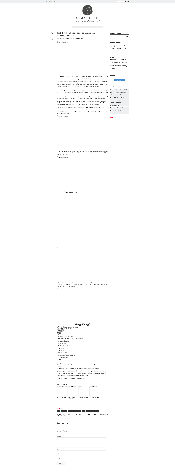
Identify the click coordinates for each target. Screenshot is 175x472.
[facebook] (46, 1)
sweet (93, 411)
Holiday (74, 38)
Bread (73, 411)
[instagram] (54, 1)
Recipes (82, 27)
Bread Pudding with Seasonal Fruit (71, 398)
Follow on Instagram (120, 80)
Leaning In (112, 100)
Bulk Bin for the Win (114, 94)
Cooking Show (91, 27)
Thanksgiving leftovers (91, 283)
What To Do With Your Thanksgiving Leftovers (96, 414)
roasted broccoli (77, 104)
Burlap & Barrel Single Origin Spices (118, 59)
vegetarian (97, 411)
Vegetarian (82, 38)
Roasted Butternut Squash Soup (81, 96)
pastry (87, 411)
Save (59, 408)
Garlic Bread (88, 107)
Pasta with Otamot (113, 113)
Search (127, 1)
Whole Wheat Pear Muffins (94, 397)
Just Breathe (112, 102)
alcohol (58, 411)
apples (62, 411)
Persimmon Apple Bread (61, 397)
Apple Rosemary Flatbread (83, 397)
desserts (76, 411)
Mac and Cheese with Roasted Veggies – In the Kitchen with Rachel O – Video (69, 415)
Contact (99, 27)
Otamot (112, 62)
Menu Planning (78, 38)
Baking (67, 38)
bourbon (69, 411)
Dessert (69, 38)
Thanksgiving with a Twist (115, 89)
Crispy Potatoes (104, 102)
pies (90, 411)
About (75, 27)
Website (58, 458)
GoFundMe (116, 48)
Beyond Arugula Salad (114, 107)
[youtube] (51, 1)
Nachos (111, 105)
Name (58, 449)
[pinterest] (49, 1)
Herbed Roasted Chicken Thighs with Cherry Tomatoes (78, 101)
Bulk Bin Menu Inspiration (115, 92)
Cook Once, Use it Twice (114, 97)
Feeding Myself (113, 110)
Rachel (61, 38)
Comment (59, 436)
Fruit (71, 38)
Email (58, 453)
